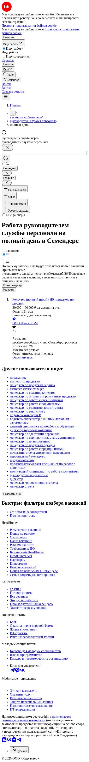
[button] (6, 84)
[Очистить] (7, 147)
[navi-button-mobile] (6, 96)
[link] (9, 74)
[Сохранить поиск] (6, 158)
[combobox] (21, 138)
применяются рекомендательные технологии (36, 718)
